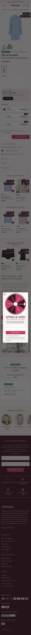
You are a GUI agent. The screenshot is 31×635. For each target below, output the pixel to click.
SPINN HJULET (15, 332)
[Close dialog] (4, 294)
